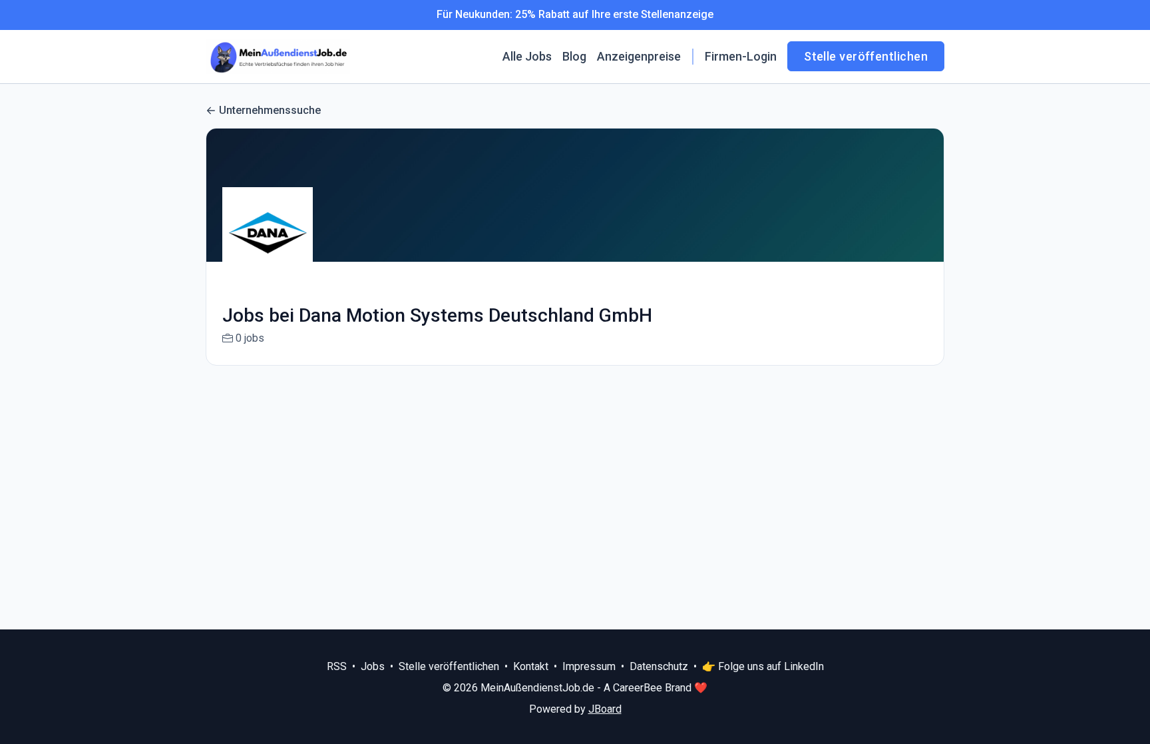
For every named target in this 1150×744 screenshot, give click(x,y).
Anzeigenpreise (639, 56)
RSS (337, 666)
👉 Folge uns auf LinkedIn (763, 666)
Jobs (373, 666)
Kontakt (530, 666)
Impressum (589, 666)
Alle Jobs (527, 56)
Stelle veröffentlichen (866, 56)
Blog (574, 56)
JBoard (605, 709)
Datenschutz (659, 666)
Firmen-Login (741, 56)
